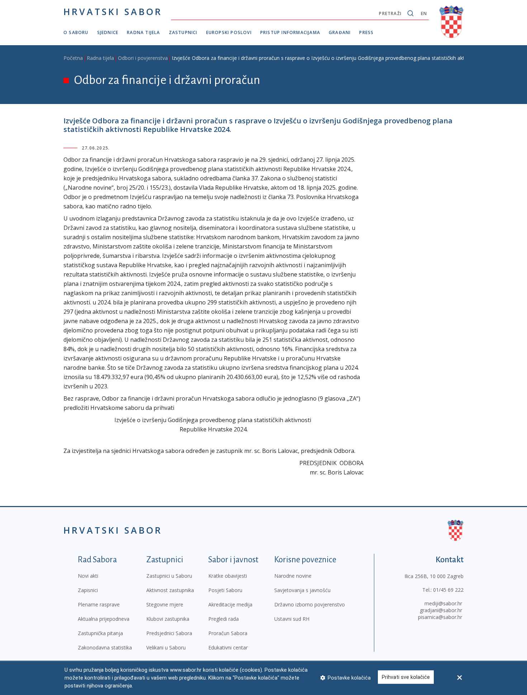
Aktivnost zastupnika (170, 590)
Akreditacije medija (230, 604)
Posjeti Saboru (225, 590)
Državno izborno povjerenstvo (309, 604)
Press (366, 32)
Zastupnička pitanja (100, 633)
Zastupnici (183, 32)
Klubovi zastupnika (167, 618)
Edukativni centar (228, 647)
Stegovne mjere (164, 604)
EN (424, 13)
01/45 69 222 (448, 589)
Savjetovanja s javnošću (302, 590)
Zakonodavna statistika (105, 647)
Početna (73, 58)
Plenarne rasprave (99, 604)
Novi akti (88, 575)
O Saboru (76, 32)
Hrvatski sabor (112, 11)
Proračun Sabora (227, 633)
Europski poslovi (229, 32)
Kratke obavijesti (227, 575)
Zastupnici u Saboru (169, 575)
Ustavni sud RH (291, 618)
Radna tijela (143, 32)
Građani (340, 32)
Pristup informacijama (290, 32)
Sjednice (108, 32)
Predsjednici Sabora (169, 633)
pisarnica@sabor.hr (440, 617)
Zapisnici (88, 590)
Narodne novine (293, 575)
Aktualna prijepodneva (103, 618)
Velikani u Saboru (166, 647)
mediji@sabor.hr (443, 603)
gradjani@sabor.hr (441, 610)
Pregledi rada (223, 618)
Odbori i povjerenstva (143, 58)
